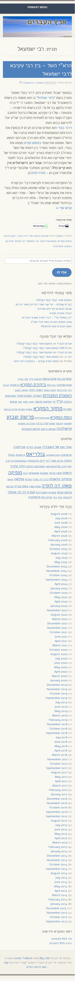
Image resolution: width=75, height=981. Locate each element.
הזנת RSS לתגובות (60, 943)
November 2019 (57, 689)
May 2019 (61, 711)
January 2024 (59, 588)
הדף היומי (62, 390)
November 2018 (57, 724)
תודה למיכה (37, 173)
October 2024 (58, 575)
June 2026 (61, 523)
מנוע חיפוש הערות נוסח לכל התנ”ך (51, 322)
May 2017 (61, 777)
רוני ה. (68, 357)
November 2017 (57, 759)
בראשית (15, 385)
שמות (52, 423)
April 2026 (60, 531)
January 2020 (59, 680)
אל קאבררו (50, 446)
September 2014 (57, 869)
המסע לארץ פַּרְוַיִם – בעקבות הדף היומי (36, 361)
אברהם (61, 379)
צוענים (52, 492)
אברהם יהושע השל (38, 235)
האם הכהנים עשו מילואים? (56, 326)
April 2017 (61, 781)
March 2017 (59, 786)
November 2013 (57, 913)
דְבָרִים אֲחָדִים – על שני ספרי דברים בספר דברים (44, 304)
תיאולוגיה (58, 246)
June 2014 (60, 882)
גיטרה (68, 460)
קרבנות (59, 423)
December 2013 (56, 908)
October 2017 (58, 764)
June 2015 (60, 829)
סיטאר (10, 479)
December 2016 (57, 799)
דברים (6, 385)
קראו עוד (64, 208)
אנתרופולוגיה (64, 385)
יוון (54, 402)
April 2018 (60, 750)
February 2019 (58, 720)
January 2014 (58, 904)
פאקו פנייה (21, 486)
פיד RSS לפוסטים (62, 939)
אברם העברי (64, 344)
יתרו (20, 401)
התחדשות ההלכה (35, 466)
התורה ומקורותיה (29, 395)
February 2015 (58, 847)
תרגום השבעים (31, 429)
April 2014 (60, 891)
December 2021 (57, 623)
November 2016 (57, 803)
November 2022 (57, 610)
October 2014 (58, 864)
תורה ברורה (42, 423)
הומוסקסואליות (19, 460)
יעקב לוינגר (10, 235)
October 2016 (58, 807)
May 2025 (60, 562)
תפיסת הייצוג (48, 429)
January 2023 (58, 606)
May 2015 (60, 834)
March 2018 (59, 755)
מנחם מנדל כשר (48, 241)
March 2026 (59, 536)
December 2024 (57, 566)
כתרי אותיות (46, 98)
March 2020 (60, 676)
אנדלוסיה (19, 447)
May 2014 (60, 886)
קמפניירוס (42, 492)
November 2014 (57, 860)
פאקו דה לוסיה (57, 485)
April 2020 (61, 672)
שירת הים (46, 497)
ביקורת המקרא (33, 384)
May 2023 (60, 597)
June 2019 (61, 707)
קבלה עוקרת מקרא (61, 313)
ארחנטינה (66, 455)
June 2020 (61, 663)
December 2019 (57, 685)
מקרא (40, 82)
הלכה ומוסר (49, 390)
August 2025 (59, 553)
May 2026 (61, 527)
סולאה (19, 478)
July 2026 (61, 518)
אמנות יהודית (33, 447)
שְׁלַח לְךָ (62, 272)
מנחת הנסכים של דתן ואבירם (55, 309)
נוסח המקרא (61, 417)
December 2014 (57, 856)
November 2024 (56, 571)
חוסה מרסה (55, 473)
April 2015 (61, 838)
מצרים (21, 409)
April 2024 (61, 584)
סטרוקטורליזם (42, 417)
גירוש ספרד (56, 461)
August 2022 (59, 615)
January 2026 (59, 545)
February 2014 (57, 899)
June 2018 (60, 742)
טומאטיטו (33, 473)
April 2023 (61, 601)
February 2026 (57, 540)
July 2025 (61, 558)
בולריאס (51, 385)
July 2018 (61, 737)
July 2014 (61, 878)
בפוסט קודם (32, 143)
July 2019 (61, 702)
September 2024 (57, 580)
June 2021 (61, 637)
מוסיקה (15, 472)
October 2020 (58, 650)
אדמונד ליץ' (35, 379)
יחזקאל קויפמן (43, 402)
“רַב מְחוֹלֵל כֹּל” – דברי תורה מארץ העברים (47, 317)
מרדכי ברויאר (10, 409)
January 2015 (58, 851)
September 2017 (56, 768)
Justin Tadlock (23, 958)
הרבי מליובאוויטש (56, 466)
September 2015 (56, 816)
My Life (44, 958)
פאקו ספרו (35, 486)
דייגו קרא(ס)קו (36, 461)
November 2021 (57, 628)
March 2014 (59, 895)
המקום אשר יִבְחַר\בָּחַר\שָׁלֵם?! (54, 300)
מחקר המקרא (48, 408)
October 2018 (58, 729)
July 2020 (61, 658)
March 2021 (60, 645)
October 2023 (59, 593)
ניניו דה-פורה (41, 479)
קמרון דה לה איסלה (21, 492)
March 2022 (60, 619)
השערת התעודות (57, 395)
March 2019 (60, 715)
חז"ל (60, 401)
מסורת (29, 409)
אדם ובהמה (49, 378)
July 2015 (61, 825)
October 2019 (59, 694)
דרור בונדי (65, 128)
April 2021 (61, 641)
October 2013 (58, 917)
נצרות (28, 479)
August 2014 (59, 873)
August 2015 (59, 821)
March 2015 (60, 843)
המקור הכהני (21, 390)
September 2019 (56, 698)
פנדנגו (9, 486)
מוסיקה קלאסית (60, 479)
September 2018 (57, 733)
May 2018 (61, 746)
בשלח (11, 455)
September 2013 (56, 921)
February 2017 (58, 790)
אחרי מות (66, 447)
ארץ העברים (47, 22)
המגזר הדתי (36, 390)
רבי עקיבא (20, 241)
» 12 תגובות (29, 82)
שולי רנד (57, 497)
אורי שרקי (23, 379)
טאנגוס (44, 473)
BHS (69, 379)
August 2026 (59, 514)
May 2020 (61, 667)
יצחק (25, 401)
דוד (70, 390)
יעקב (31, 401)
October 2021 (58, 632)
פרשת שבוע (20, 417)
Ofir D (64, 348)
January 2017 (59, 794)
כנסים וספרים (65, 241)
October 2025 (58, 549)
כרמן (25, 473)
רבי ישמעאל (32, 241)
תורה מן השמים (26, 423)
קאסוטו (68, 423)
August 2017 (59, 772)
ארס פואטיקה (53, 455)
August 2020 (59, 654)
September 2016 (57, 812)
